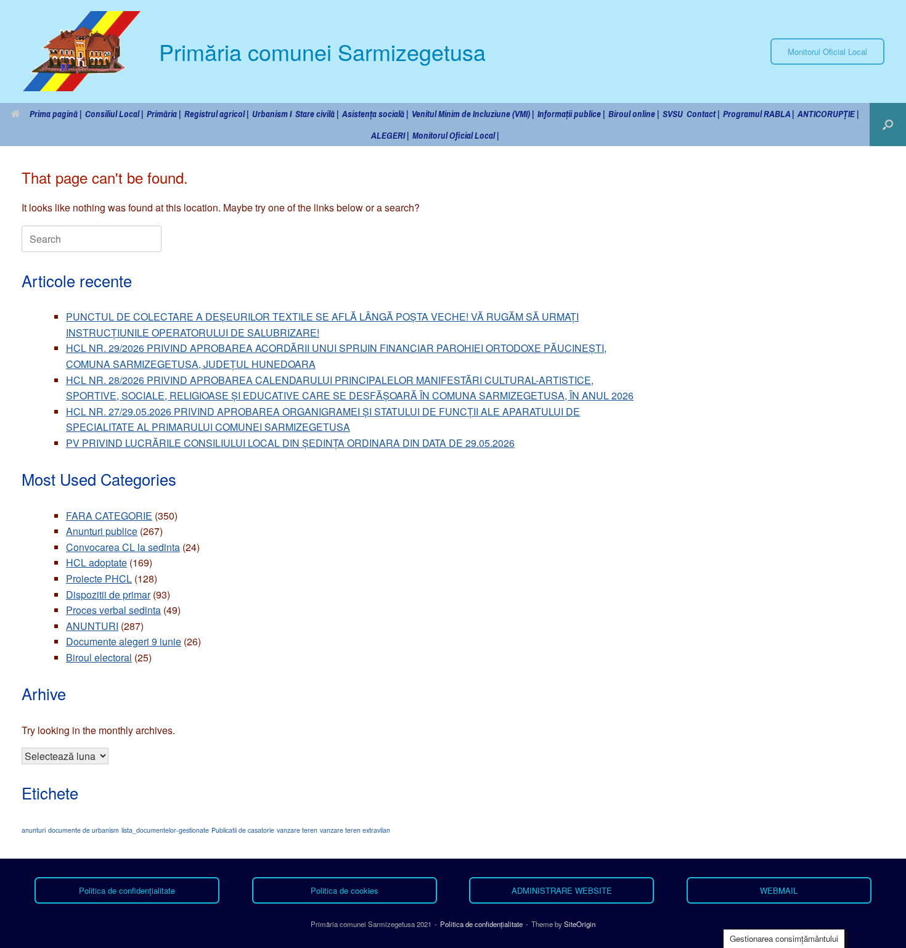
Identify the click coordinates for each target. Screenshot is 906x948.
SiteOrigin (579, 924)
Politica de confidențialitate (481, 924)
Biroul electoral (99, 657)
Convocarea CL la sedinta (123, 547)
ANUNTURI (92, 626)
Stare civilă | (316, 113)
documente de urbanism (83, 830)
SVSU (673, 113)
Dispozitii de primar (108, 594)
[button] (888, 124)
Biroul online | (633, 113)
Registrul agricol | (216, 113)
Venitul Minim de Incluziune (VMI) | (473, 113)
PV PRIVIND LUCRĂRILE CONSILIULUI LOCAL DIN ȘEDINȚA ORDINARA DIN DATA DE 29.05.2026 (290, 443)
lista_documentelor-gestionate (165, 830)
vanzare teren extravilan (355, 830)
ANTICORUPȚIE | (828, 113)
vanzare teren (297, 830)
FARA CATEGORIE (109, 516)
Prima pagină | (55, 113)
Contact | (703, 113)
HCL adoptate (96, 562)
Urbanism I (272, 113)
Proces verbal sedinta (113, 610)
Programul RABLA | (758, 113)
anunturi (34, 830)
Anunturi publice (101, 531)
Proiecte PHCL (99, 578)
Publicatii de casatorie (242, 830)
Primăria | (164, 113)
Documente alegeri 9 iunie (123, 641)
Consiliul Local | (114, 113)
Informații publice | (571, 113)
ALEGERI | (390, 135)
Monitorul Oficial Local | (455, 135)
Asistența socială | (375, 113)
